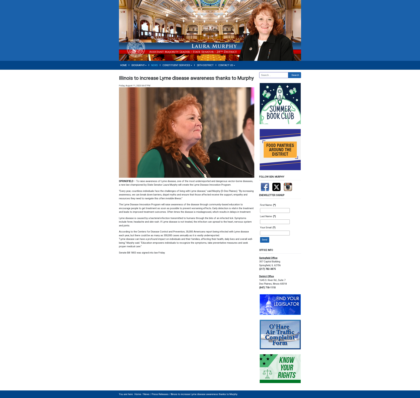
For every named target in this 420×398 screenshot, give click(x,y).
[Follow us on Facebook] (265, 185)
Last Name (268, 216)
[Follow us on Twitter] (276, 185)
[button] (139, 65)
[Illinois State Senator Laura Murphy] (210, 30)
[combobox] (273, 75)
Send (264, 239)
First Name (268, 205)
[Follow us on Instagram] (288, 185)
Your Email (267, 227)
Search (295, 75)
